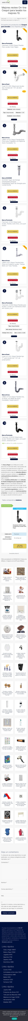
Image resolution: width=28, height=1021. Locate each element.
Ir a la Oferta (12, 55)
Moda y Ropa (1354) (9, 952)
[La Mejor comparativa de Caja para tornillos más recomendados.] (7, 778)
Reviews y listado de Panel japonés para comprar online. (7, 729)
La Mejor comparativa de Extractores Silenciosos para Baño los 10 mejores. (21, 803)
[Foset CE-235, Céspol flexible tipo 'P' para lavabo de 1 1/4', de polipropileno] (19, 346)
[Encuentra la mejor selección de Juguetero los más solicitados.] (7, 741)
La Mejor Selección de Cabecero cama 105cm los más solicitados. (20, 822)
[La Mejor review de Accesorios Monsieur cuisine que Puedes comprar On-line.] (7, 609)
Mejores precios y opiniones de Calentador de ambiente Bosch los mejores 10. (7, 598)
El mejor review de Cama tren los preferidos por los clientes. (7, 579)
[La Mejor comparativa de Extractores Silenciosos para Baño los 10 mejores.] (21, 796)
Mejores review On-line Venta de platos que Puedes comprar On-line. (20, 785)
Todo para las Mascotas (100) (12, 994)
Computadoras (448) (9, 974)
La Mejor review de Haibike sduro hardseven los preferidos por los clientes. (20, 656)
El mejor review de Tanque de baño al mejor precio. (20, 711)
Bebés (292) (7, 977)
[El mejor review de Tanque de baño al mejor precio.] (21, 704)
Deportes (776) (7, 957)
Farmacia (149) (7, 982)
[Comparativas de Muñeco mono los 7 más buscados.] (21, 590)
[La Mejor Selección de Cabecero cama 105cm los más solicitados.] (21, 815)
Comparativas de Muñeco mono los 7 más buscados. (20, 597)
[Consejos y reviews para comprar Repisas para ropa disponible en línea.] (7, 704)
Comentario (5, 862)
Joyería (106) (7, 989)
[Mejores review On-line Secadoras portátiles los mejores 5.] (21, 759)
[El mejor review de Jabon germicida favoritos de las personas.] (21, 722)
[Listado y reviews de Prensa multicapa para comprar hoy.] (21, 832)
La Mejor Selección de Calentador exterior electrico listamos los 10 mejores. (21, 748)
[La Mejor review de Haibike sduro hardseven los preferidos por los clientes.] (21, 647)
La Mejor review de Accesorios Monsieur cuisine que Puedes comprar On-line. (7, 617)
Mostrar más (14, 119)
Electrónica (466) (8, 962)
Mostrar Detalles (14, 66)
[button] (24, 2)
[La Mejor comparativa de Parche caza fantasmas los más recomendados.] (7, 832)
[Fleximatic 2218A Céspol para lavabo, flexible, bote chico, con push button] (19, 212)
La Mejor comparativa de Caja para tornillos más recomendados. (7, 785)
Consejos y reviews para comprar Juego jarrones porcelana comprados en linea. (7, 674)
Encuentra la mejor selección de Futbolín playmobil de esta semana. (7, 767)
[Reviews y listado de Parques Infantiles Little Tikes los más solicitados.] (7, 796)
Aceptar (14, 1018)
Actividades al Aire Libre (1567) (12, 972)
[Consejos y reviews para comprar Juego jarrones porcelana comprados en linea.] (7, 667)
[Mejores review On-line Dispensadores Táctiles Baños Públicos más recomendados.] (7, 629)
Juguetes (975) (7, 954)
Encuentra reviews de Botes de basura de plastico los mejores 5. (20, 674)
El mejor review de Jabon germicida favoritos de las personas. (20, 730)
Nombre (4, 882)
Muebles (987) (7, 1002)
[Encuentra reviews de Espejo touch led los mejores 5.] (7, 815)
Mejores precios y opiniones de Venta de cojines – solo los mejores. (21, 636)
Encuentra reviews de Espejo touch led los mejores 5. (7, 822)
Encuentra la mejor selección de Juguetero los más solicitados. (7, 748)
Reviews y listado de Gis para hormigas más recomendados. (20, 692)
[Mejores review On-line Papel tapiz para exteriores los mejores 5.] (21, 571)
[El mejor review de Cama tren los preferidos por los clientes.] (7, 571)
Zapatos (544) (7, 959)
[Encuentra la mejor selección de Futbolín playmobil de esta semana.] (7, 759)
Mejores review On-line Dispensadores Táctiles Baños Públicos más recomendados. (7, 636)
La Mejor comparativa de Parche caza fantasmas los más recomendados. (7, 839)
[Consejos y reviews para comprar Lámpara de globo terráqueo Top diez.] (7, 685)
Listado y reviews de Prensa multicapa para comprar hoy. (21, 839)
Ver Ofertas (13, 64)
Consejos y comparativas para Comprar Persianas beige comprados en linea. (21, 618)
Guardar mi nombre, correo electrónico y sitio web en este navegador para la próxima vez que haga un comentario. (13, 906)
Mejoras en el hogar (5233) (11, 997)
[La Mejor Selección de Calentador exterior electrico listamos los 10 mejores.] (21, 741)
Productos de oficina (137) (11, 992)
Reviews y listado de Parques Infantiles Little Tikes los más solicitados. (7, 803)
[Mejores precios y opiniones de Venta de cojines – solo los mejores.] (21, 629)
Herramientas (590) (9, 999)
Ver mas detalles (20, 546)
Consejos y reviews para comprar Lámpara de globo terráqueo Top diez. (7, 693)
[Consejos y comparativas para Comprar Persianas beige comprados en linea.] (21, 609)
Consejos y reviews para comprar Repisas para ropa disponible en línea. (7, 711)
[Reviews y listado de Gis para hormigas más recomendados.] (21, 685)
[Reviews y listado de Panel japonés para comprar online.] (7, 722)
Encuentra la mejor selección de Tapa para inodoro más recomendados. (7, 655)
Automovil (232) (8, 979)
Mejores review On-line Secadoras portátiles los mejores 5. (20, 766)
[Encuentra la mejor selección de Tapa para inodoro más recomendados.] (7, 647)
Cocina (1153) (7, 969)
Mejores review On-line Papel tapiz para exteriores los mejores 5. (20, 579)
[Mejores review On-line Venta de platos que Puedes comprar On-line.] (21, 778)
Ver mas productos (6, 505)
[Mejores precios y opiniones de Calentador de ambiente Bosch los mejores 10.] (7, 590)
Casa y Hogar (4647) (9, 949)
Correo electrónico (7, 889)
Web (2, 895)
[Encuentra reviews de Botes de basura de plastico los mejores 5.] (21, 667)
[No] (26, 1015)
